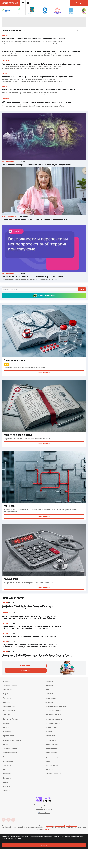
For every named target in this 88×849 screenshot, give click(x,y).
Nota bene (7, 731)
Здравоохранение (10, 685)
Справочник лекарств (53, 723)
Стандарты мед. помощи (54, 714)
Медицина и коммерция (12, 740)
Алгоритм (6, 714)
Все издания (25, 670)
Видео (5, 769)
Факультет (7, 790)
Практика (6, 702)
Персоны (48, 689)
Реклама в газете (51, 752)
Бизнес (5, 744)
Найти (82, 289)
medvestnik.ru (46, 829)
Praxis (5, 782)
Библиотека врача (13, 597)
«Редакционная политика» (44, 809)
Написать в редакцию (53, 773)
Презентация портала (53, 757)
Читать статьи (25, 666)
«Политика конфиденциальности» (44, 805)
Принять (44, 845)
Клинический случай (10, 719)
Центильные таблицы (53, 710)
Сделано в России (10, 752)
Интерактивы (50, 736)
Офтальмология (51, 740)
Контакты (49, 769)
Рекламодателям (51, 744)
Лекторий (6, 723)
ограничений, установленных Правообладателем (61, 826)
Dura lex (6, 757)
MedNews (7, 786)
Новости (6, 681)
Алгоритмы (49, 702)
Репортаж (7, 773)
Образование (8, 689)
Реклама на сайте (52, 748)
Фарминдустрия (9, 706)
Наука (5, 693)
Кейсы (47, 761)
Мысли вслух (8, 761)
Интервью (7, 778)
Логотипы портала (52, 765)
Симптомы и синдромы (53, 719)
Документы (49, 693)
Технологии (7, 698)
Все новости (81, 31)
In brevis (6, 727)
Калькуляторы (50, 698)
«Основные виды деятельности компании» (44, 807)
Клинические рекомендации (56, 706)
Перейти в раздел (44, 372)
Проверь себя (8, 736)
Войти (80, 3)
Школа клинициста (13, 30)
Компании (49, 685)
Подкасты (49, 731)
